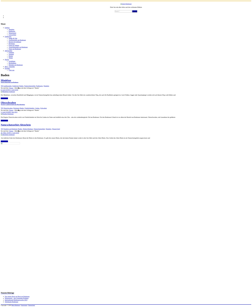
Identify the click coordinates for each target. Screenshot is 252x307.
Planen (7, 59)
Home (11, 88)
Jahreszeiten (8, 51)
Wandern (11, 29)
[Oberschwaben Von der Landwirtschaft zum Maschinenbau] (7, 114)
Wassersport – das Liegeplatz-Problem (16, 298)
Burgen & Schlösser (15, 42)
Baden (21, 86)
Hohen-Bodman (28, 129)
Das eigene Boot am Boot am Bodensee (17, 296)
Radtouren (12, 31)
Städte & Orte (13, 38)
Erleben (7, 28)
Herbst (11, 56)
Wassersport (12, 33)
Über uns (11, 70)
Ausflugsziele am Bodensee (17, 40)
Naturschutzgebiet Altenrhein (16, 124)
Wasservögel (56, 129)
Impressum (24, 305)
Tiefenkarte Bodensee (11, 302)
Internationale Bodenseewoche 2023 (16, 300)
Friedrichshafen (29, 108)
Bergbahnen (12, 63)
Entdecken (8, 36)
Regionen (12, 43)
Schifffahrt (12, 61)
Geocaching (12, 35)
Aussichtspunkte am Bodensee (18, 47)
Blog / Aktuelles (10, 67)
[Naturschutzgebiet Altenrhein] (8, 134)
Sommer (11, 54)
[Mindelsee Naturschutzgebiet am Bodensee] (8, 91)
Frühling (11, 52)
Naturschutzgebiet (29, 86)
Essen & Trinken (14, 45)
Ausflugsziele (7, 86)
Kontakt (7, 68)
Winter (11, 58)
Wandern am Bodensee (10, 129)
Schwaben (43, 108)
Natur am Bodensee (15, 49)
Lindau (37, 108)
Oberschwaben (8, 108)
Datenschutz (31, 305)
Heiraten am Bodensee (16, 65)
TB (2, 86)
